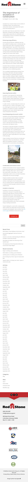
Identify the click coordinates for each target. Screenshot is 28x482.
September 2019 (6, 371)
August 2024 (5, 311)
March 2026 (5, 275)
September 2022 (6, 353)
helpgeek (6, 19)
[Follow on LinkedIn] (17, 395)
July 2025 (5, 291)
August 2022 (5, 355)
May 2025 (5, 295)
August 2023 (5, 333)
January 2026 (5, 279)
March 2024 (5, 319)
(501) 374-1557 (6, 411)
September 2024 (6, 309)
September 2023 (6, 331)
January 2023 (5, 345)
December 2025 (6, 281)
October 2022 (6, 351)
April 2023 (5, 341)
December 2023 (6, 325)
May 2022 (5, 359)
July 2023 (5, 335)
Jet (3, 256)
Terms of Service (21, 474)
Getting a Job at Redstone (12, 250)
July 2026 (5, 267)
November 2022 (6, 349)
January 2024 (5, 323)
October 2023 (6, 329)
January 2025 (5, 303)
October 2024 (6, 307)
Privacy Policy (6, 474)
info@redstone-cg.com (9, 413)
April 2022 (5, 361)
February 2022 (6, 365)
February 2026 (6, 277)
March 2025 (5, 299)
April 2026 (5, 273)
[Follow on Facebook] (14, 395)
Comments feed (6, 385)
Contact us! (14, 216)
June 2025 (5, 293)
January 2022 (5, 367)
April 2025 (5, 297)
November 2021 (6, 369)
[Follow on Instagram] (11, 395)
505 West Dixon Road (8, 416)
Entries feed (5, 383)
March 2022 (5, 363)
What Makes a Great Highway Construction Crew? (13, 231)
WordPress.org (6, 387)
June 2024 (5, 315)
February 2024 (6, 321)
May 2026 (5, 271)
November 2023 (6, 327)
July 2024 (5, 313)
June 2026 (5, 269)
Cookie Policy (13, 474)
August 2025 (5, 289)
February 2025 (6, 301)
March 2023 (5, 343)
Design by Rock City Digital (13, 478)
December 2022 (6, 347)
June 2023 (5, 337)
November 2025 (6, 283)
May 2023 (5, 339)
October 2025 (6, 285)
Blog (17, 19)
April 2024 (5, 317)
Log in (4, 381)
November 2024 (6, 305)
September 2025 (6, 287)
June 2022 (5, 357)
